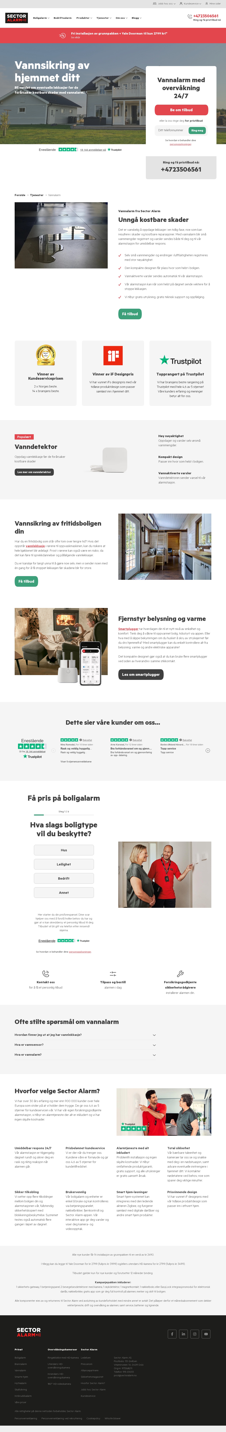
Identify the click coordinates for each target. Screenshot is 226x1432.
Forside (20, 195)
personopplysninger (180, 144)
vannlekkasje (35, 546)
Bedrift (64, 879)
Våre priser (20, 1402)
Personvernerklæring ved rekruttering (61, 1418)
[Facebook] (172, 1334)
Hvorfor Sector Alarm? (93, 1383)
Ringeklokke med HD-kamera (63, 1358)
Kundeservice (88, 1396)
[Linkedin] (183, 1334)
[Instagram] (194, 1334)
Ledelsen (86, 1358)
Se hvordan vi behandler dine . (180, 142)
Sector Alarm (89, 1350)
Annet (64, 893)
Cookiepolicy (93, 1418)
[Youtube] (206, 1334)
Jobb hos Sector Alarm (93, 1390)
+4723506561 (181, 170)
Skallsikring (21, 1390)
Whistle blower (113, 1418)
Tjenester (102, 18)
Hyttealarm (20, 1383)
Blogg (135, 18)
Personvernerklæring (26, 1418)
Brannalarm (21, 1364)
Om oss (120, 18)
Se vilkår (75, 37)
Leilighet (64, 865)
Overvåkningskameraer (62, 1350)
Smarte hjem (21, 1377)
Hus (64, 851)
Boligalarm (40, 18)
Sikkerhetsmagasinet (92, 1377)
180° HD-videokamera (59, 1384)
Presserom (86, 1364)
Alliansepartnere (89, 1370)
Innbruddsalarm (23, 1396)
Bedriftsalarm (63, 18)
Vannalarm (20, 1370)
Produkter (83, 18)
